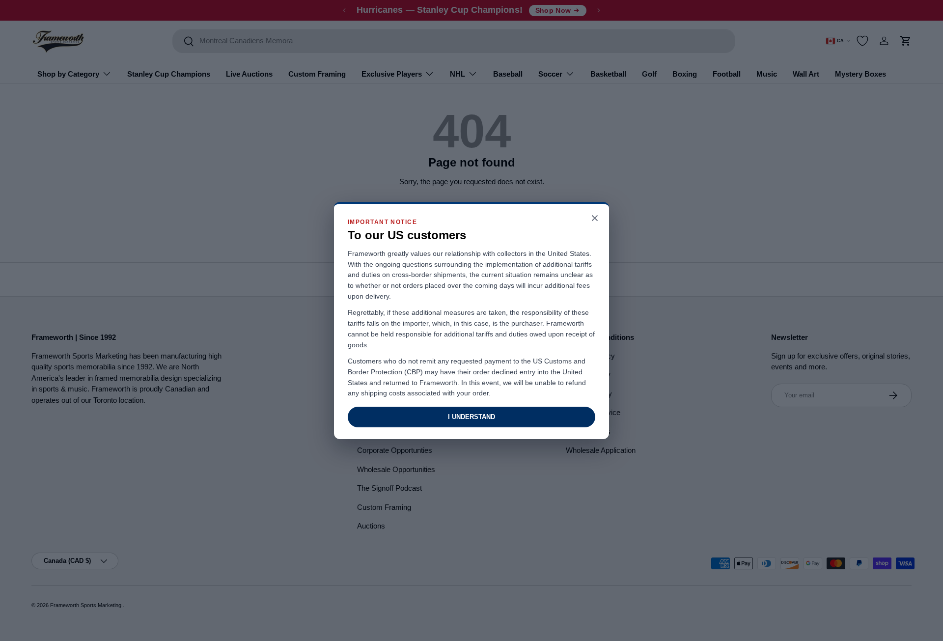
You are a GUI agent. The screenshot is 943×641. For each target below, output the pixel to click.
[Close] (594, 219)
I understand (471, 416)
